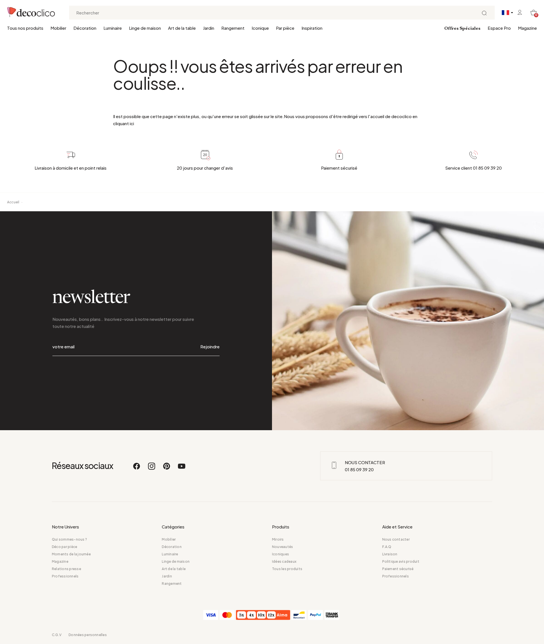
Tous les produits (287, 569)
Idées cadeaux (284, 561)
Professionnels (65, 576)
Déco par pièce (64, 547)
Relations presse (66, 569)
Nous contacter (396, 539)
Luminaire (112, 28)
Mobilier (58, 28)
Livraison (390, 554)
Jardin (208, 28)
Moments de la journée (71, 554)
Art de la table (182, 28)
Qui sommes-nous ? (69, 539)
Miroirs (278, 539)
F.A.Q (387, 547)
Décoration (84, 28)
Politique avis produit (400, 561)
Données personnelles (88, 635)
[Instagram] (152, 468)
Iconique (260, 28)
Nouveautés (282, 547)
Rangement (233, 28)
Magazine (527, 28)
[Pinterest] (167, 468)
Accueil (13, 202)
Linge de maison (145, 28)
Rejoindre (210, 346)
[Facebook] (137, 468)
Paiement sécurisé (398, 569)
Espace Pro (499, 28)
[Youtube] (181, 468)
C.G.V (56, 635)
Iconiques (280, 554)
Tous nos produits (25, 28)
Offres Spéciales (462, 28)
